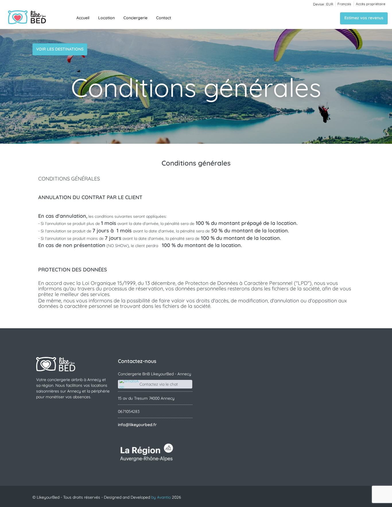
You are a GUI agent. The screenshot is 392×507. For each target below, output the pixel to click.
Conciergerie (135, 17)
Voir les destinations (60, 49)
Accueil (83, 17)
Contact (163, 17)
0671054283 (128, 411)
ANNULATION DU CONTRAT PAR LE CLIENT (90, 197)
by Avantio (161, 497)
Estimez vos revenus (363, 17)
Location (106, 17)
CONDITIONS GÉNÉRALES (69, 178)
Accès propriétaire (370, 4)
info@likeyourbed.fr (137, 424)
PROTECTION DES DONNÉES (72, 269)
